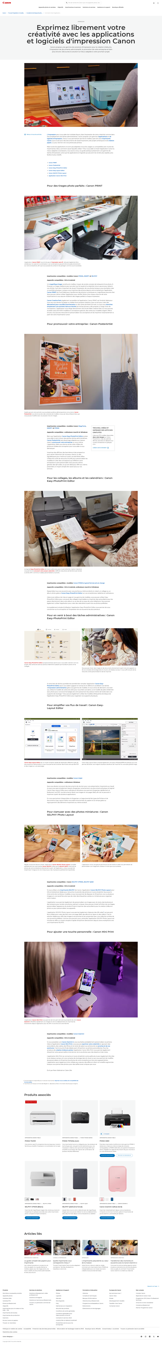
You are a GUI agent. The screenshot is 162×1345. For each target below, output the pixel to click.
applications (103, 136)
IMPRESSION (81, 21)
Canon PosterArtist (54, 165)
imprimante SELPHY (67, 890)
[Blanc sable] (69, 1199)
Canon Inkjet (77, 778)
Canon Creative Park (54, 300)
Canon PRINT (53, 162)
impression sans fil (57, 262)
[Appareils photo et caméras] (56, 7)
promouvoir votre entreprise (62, 442)
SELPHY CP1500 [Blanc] (34, 1207)
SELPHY (94, 276)
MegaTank (82, 426)
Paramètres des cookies (10, 1332)
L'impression (51, 134)
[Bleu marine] (112, 1199)
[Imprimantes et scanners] (81, 7)
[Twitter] (153, 1336)
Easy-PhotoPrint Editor (38, 569)
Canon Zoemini (78, 1034)
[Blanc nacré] (107, 1199)
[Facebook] (141, 1336)
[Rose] (37, 1199)
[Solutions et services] (96, 7)
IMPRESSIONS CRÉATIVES (117, 1257)
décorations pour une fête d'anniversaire (61, 304)
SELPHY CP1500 (77, 882)
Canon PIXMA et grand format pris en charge (89, 583)
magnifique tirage (55, 284)
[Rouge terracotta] (74, 1199)
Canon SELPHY (46, 866)
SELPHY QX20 (63, 866)
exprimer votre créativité (90, 1044)
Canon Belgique (8, 1336)
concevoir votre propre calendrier (44, 571)
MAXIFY (86, 276)
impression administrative (57, 688)
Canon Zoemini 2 (68, 1042)
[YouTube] (158, 1336)
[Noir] (32, 1199)
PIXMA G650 (104, 1141)
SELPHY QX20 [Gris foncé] (72, 1207)
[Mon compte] (153, 3)
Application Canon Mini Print (57, 176)
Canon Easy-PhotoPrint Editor (58, 168)
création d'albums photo (64, 1050)
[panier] (158, 3)
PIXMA (80, 276)
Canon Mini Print (37, 1020)
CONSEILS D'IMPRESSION (59, 1257)
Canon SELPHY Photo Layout (57, 173)
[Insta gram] (145, 1336)
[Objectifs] (63, 7)
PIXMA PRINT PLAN (31, 1102)
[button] (124, 1155)
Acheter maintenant (107, 1155)
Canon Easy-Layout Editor (57, 170)
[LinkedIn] (149, 1336)
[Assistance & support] (111, 7)
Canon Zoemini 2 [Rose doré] (111, 1207)
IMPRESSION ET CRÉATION (31, 1257)
